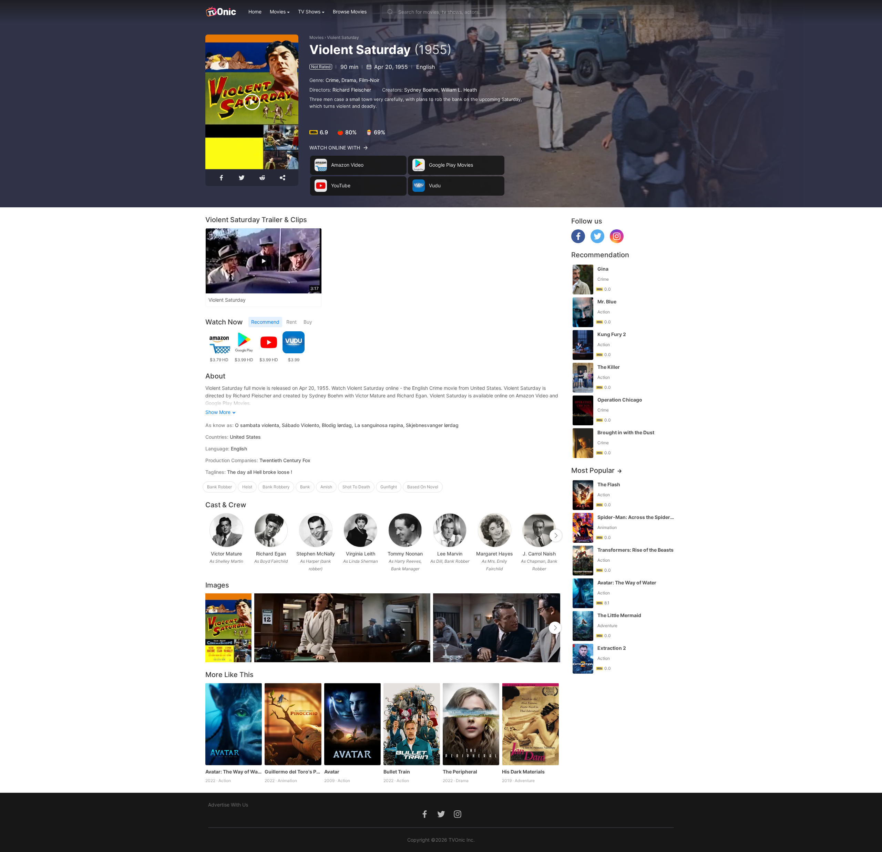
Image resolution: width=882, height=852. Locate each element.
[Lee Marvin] (449, 530)
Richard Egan (271, 554)
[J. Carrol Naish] (539, 530)
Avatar (331, 772)
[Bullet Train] (411, 724)
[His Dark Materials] (530, 724)
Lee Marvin (449, 554)
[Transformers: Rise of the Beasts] (583, 560)
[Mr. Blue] (583, 312)
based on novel (422, 486)
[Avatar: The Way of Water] (233, 724)
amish (326, 486)
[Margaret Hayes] (494, 530)
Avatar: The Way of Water (233, 772)
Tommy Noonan (405, 554)
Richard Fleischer (351, 90)
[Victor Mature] (226, 530)
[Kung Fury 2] (583, 345)
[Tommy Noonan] (405, 530)
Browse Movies (350, 11)
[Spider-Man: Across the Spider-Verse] (583, 528)
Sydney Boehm (421, 90)
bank (305, 486)
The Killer (608, 367)
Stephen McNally (315, 554)
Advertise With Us (228, 805)
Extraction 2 (611, 648)
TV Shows (309, 11)
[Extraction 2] (583, 659)
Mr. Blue (606, 301)
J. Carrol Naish (539, 554)
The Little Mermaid (619, 615)
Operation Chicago (619, 400)
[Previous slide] (210, 535)
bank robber (219, 486)
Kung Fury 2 (611, 334)
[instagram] (617, 241)
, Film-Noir (367, 80)
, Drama (347, 80)
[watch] (252, 102)
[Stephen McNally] (315, 530)
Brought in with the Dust (625, 432)
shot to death (356, 486)
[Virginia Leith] (360, 530)
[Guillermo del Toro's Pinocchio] (293, 724)
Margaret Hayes (494, 554)
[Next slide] (556, 535)
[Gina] (583, 279)
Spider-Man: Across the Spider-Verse (636, 517)
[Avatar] (352, 724)
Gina (602, 269)
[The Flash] (583, 495)
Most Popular (593, 470)
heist (247, 486)
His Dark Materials (523, 772)
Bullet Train (396, 772)
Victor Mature (226, 554)
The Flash (608, 484)
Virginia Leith (360, 554)
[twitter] (597, 241)
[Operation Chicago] (583, 410)
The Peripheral (460, 772)
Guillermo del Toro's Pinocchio (293, 772)
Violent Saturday (343, 37)
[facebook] (578, 241)
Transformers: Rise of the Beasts (635, 550)
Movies (278, 11)
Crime (332, 80)
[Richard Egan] (271, 530)
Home (254, 11)
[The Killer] (583, 378)
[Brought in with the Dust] (583, 443)
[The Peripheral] (471, 724)
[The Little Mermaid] (583, 626)
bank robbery (276, 486)
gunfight (388, 486)
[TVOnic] (220, 11)
